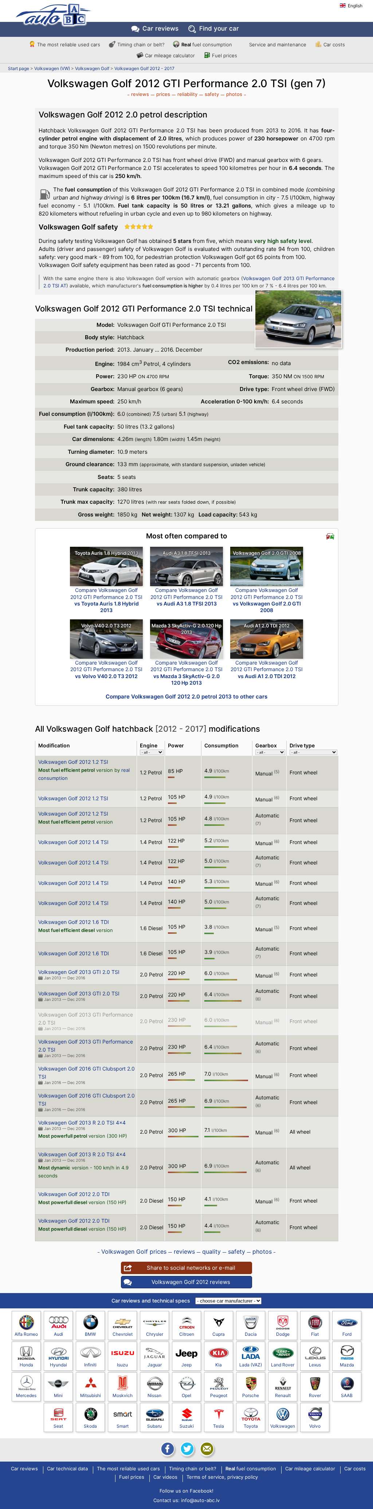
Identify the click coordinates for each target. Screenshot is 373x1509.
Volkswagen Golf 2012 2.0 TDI (74, 1194)
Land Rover (282, 1364)
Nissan (154, 1395)
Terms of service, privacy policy (222, 1477)
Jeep (186, 1364)
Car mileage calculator (170, 55)
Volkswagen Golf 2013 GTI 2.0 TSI (78, 972)
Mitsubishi (90, 1395)
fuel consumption (206, 44)
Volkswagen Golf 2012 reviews (191, 1281)
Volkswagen (282, 1426)
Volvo (315, 1426)
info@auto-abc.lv (200, 1500)
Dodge (283, 1334)
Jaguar (155, 1364)
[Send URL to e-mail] (206, 1448)
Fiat (315, 1334)
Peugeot (218, 1395)
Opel (186, 1395)
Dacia (251, 1334)
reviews (140, 94)
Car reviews (160, 28)
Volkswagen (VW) (52, 68)
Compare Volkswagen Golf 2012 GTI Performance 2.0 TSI (106, 600)
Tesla (218, 1426)
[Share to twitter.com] (186, 1448)
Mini (58, 1395)
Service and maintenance (277, 44)
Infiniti (90, 1364)
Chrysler (154, 1334)
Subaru (154, 1426)
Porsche (250, 1395)
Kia (218, 1364)
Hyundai (58, 1364)
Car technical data (67, 1468)
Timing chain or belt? (140, 44)
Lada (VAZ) (250, 1364)
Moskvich (123, 1395)
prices (163, 94)
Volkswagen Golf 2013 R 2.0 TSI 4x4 (82, 1122)
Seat (58, 1426)
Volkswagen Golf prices (133, 1251)
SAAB (347, 1395)
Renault (283, 1395)
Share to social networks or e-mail (191, 1267)
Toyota (251, 1426)
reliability (187, 94)
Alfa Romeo (26, 1334)
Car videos (165, 1477)
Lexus (315, 1364)
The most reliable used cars (68, 44)
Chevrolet (123, 1334)
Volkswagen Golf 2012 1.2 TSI (73, 762)
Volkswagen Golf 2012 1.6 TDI (73, 922)
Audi (58, 1334)
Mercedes (26, 1395)
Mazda (347, 1364)
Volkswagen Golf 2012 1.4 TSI (73, 842)
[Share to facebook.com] (166, 1448)
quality (211, 1251)
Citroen (186, 1334)
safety (212, 94)
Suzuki (187, 1426)
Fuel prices (224, 55)
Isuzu (122, 1364)
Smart (123, 1426)
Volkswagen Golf (92, 68)
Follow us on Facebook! (186, 1491)
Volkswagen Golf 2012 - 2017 (144, 68)
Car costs (334, 44)
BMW (90, 1334)
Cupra (218, 1334)
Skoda (90, 1426)
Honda (26, 1364)
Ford (347, 1334)
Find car (219, 28)
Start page (18, 68)
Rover (315, 1395)
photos (234, 94)
